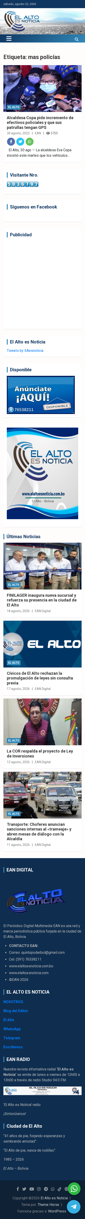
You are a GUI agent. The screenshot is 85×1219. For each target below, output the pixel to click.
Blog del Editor (15, 1011)
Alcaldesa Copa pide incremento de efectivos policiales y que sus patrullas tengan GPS (40, 122)
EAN (38, 133)
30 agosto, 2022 (18, 133)
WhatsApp (12, 1029)
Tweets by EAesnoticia (25, 350)
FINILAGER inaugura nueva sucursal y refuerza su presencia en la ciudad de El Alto (42, 600)
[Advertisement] (42, 283)
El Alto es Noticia (54, 1198)
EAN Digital (43, 611)
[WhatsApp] (30, 142)
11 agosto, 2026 (18, 845)
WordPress (57, 1211)
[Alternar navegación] (9, 38)
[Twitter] (20, 142)
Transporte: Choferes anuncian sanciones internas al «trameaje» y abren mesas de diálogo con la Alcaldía (39, 831)
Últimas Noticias (24, 536)
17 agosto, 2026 (18, 689)
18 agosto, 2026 (18, 611)
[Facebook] (11, 142)
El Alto (13, 107)
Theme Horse (48, 1204)
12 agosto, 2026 (18, 762)
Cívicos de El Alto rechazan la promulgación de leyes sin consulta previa (40, 678)
